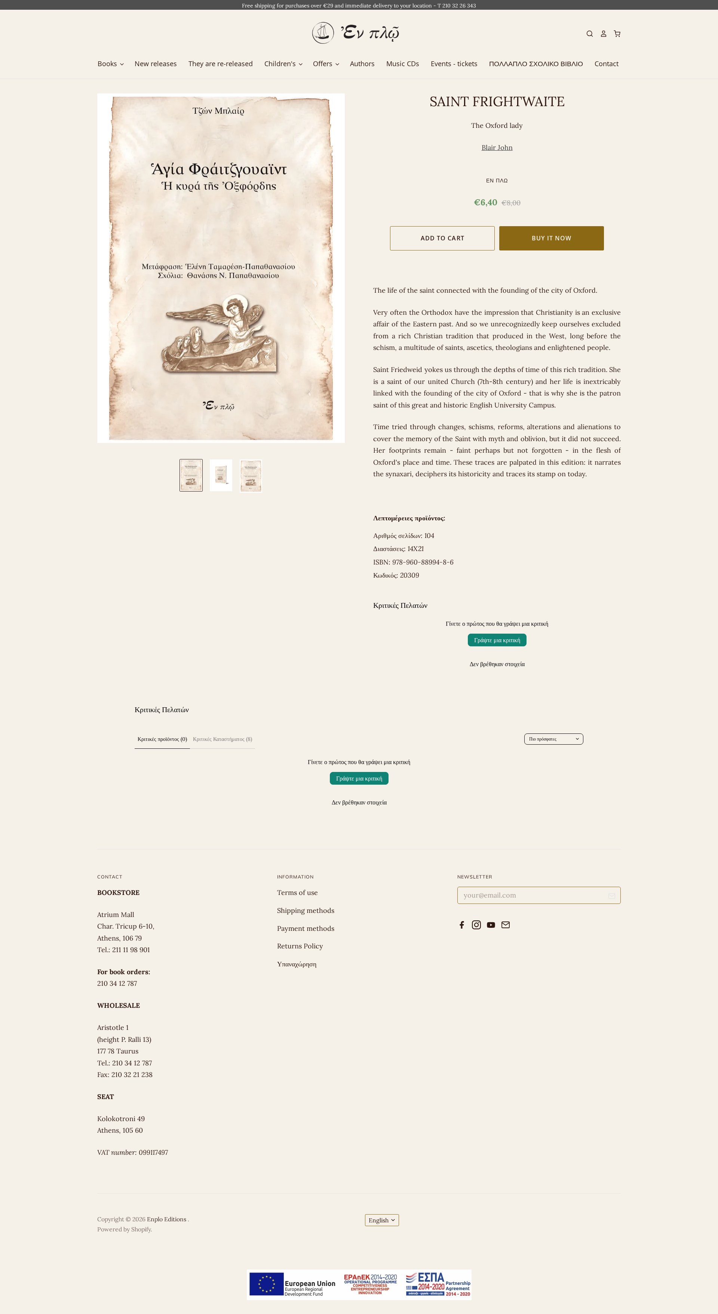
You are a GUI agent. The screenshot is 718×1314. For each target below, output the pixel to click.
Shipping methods (305, 910)
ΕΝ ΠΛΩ (497, 180)
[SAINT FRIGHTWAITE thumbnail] (191, 475)
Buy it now (551, 238)
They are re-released (220, 63)
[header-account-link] (600, 33)
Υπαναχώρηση (296, 964)
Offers (323, 63)
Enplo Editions (167, 1219)
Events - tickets (454, 63)
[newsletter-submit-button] (612, 897)
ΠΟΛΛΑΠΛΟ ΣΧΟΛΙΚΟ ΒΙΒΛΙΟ (536, 63)
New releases (156, 63)
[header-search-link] (586, 33)
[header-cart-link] (614, 33)
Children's (281, 63)
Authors (362, 63)
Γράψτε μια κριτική (497, 640)
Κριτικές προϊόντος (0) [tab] (162, 739)
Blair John (497, 147)
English (379, 1220)
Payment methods (305, 928)
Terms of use (297, 892)
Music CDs (402, 63)
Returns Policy (300, 946)
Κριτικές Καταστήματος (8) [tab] (222, 739)
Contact (607, 63)
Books (108, 63)
